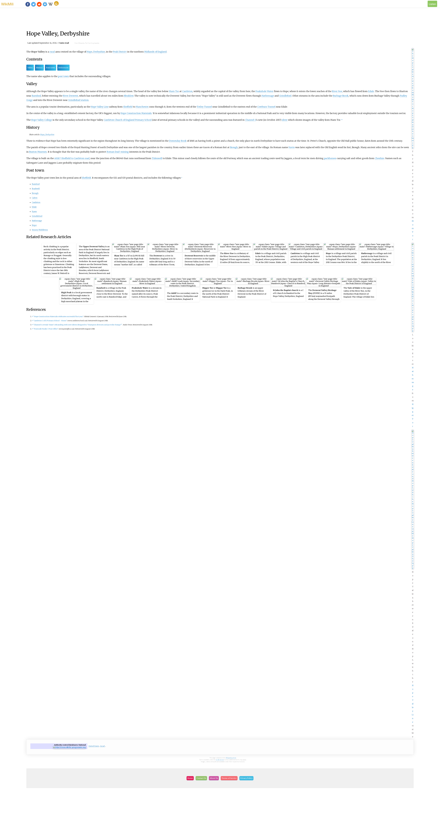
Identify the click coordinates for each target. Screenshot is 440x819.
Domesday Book (177, 140)
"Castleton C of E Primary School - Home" (50, 321)
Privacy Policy (246, 778)
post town (63, 76)
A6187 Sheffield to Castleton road (71, 158)
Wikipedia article (231, 758)
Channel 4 (250, 120)
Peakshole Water (264, 91)
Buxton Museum (38, 151)
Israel (102, 746)
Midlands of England (155, 51)
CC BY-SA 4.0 (220, 760)
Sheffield (127, 106)
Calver (34, 198)
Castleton (187, 91)
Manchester (142, 106)
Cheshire (379, 158)
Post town (50, 67)
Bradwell (36, 188)
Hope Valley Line (413, 703)
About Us (214, 778)
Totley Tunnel (204, 106)
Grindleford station (78, 100)
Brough (234, 147)
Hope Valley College (41, 120)
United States (93, 746)
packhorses (330, 158)
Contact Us (201, 778)
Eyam (34, 211)
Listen (432, 4)
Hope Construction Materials (136, 113)
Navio (292, 147)
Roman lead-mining (118, 151)
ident (284, 120)
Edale (371, 91)
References (63, 67)
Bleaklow (128, 95)
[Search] (56, 3)
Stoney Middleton (40, 230)
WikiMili (7, 3)
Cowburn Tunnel (266, 106)
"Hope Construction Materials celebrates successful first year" (58, 316)
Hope (89, 51)
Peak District (120, 51)
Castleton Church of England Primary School (128, 120)
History (39, 67)
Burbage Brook (340, 95)
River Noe (337, 91)
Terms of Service (229, 778)
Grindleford (285, 95)
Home (190, 778)
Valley (30, 67)
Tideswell (157, 158)
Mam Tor (174, 91)
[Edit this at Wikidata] (69, 747)
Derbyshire (99, 51)
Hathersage (413, 378)
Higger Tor (413, 415)
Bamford (36, 95)
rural (52, 51)
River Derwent (70, 95)
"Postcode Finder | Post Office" (45, 329)
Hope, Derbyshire (47, 134)
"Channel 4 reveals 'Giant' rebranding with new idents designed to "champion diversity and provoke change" (77, 325)
